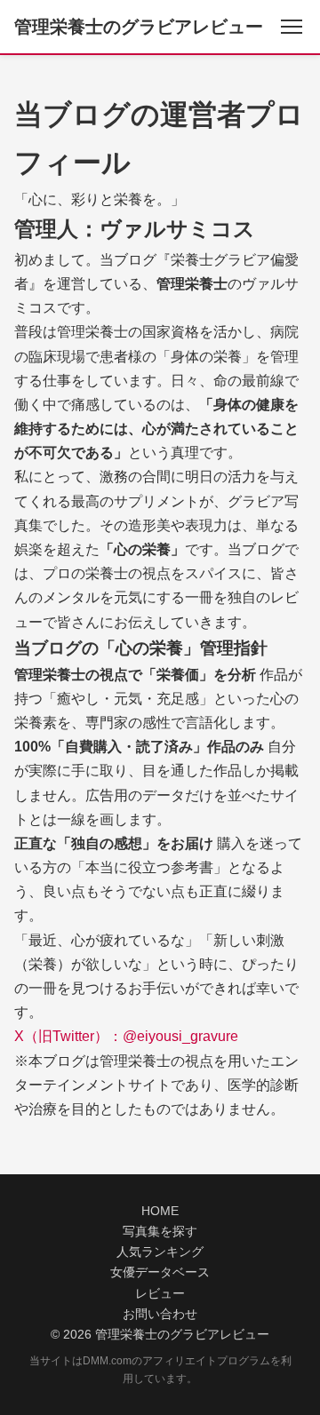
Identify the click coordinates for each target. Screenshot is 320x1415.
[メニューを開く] (291, 26)
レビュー (160, 1293)
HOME (160, 1211)
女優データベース (160, 1272)
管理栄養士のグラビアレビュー (138, 26)
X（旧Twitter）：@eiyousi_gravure (126, 1036)
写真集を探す (160, 1231)
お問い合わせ (160, 1314)
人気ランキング (160, 1252)
